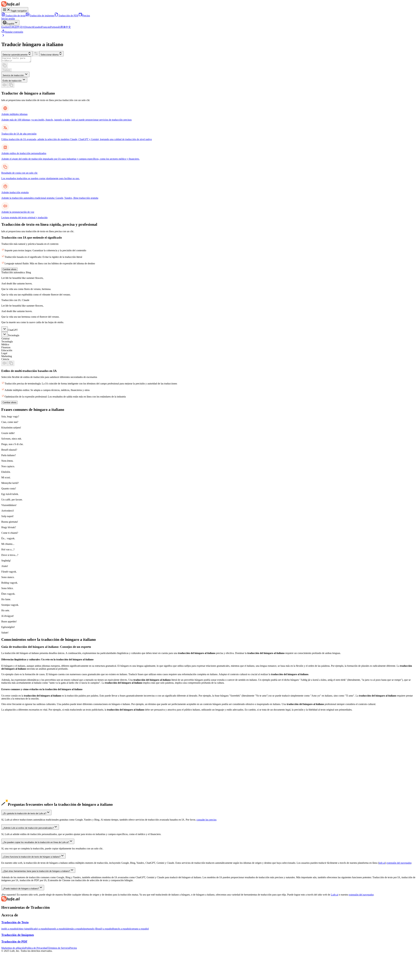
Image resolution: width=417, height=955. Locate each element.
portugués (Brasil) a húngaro (16, 779)
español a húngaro (10, 767)
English (5, 27)
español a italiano (10, 764)
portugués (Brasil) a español (98, 928)
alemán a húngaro (10, 761)
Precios (86, 15)
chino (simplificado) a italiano (16, 740)
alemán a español (75, 928)
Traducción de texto (15, 15)
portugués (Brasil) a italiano (15, 776)
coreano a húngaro (10, 755)
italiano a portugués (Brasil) (15, 802)
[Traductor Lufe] (208, 4)
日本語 (13, 27)
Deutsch (29, 27)
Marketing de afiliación (13, 948)
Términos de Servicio (58, 948)
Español (37, 27)
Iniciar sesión (8, 18)
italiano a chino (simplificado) (16, 784)
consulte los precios (206, 819)
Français (46, 27)
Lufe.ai (334, 894)
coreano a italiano (10, 752)
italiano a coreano (10, 790)
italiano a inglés (9, 781)
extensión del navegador (399, 862)
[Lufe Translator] (208, 899)
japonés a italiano (10, 746)
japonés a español (57, 928)
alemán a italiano (10, 758)
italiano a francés (10, 799)
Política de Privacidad (36, 948)
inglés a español (9, 928)
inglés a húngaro (9, 737)
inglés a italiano (9, 735)
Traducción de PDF (68, 15)
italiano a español (10, 796)
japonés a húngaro (10, 749)
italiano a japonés (10, 787)
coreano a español (139, 928)
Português (55, 27)
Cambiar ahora (9, 269)
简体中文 (65, 27)
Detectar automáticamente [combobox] (15, 54)
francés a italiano (10, 770)
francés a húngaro (10, 773)
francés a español (121, 928)
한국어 (21, 27)
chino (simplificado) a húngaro (17, 743)
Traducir (6, 70)
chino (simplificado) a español (33, 928)
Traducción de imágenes (41, 15)
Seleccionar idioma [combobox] (49, 54)
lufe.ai (382, 862)
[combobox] (15, 74)
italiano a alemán (10, 793)
